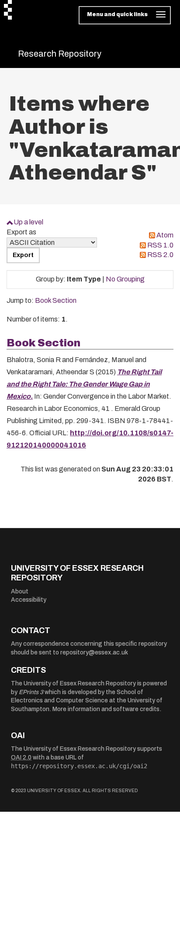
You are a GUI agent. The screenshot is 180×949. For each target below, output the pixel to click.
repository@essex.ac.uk (94, 652)
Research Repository (59, 53)
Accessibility (28, 600)
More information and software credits (105, 709)
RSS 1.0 (160, 245)
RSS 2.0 (160, 254)
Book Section (55, 300)
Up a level (28, 222)
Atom (164, 235)
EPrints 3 (31, 692)
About (19, 591)
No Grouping (125, 279)
